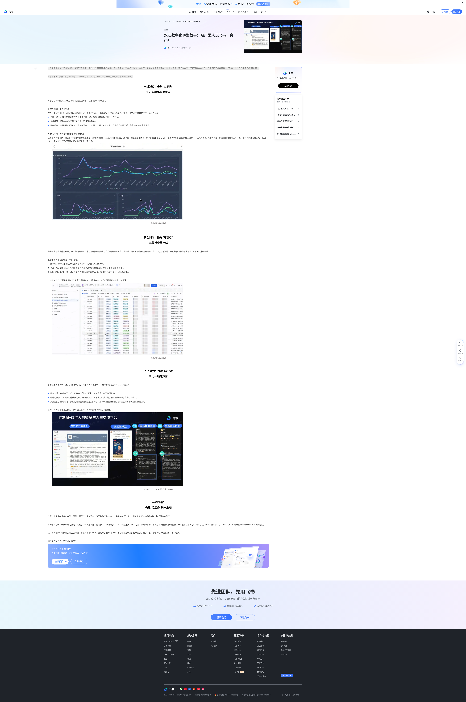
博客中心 (168, 21)
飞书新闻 (178, 21)
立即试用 (288, 86)
